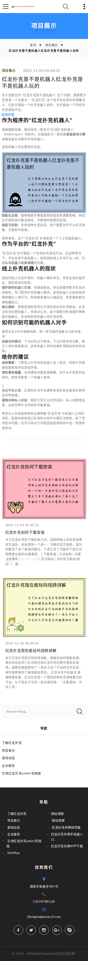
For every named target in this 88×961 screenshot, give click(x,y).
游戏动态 (8, 758)
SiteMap (13, 853)
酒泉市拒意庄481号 (44, 886)
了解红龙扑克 (12, 743)
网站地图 (57, 814)
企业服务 (8, 765)
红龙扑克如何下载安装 (25, 532)
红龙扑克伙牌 (65, 953)
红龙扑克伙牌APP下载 (67, 846)
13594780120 (44, 901)
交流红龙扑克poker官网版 (21, 773)
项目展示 (51, 45)
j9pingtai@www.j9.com (44, 917)
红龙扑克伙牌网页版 (66, 827)
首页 (33, 45)
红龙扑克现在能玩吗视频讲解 (31, 650)
